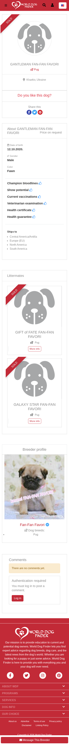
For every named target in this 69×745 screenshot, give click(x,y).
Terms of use (39, 721)
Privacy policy (55, 721)
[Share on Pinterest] (40, 112)
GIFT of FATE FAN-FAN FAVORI (34, 334)
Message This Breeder (36, 740)
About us (13, 721)
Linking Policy (42, 725)
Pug (36, 69)
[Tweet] (34, 112)
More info (35, 348)
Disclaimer (26, 725)
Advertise (25, 721)
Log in (17, 598)
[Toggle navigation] (6, 5)
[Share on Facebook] (29, 112)
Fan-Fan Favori (33, 525)
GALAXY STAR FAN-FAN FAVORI (35, 406)
